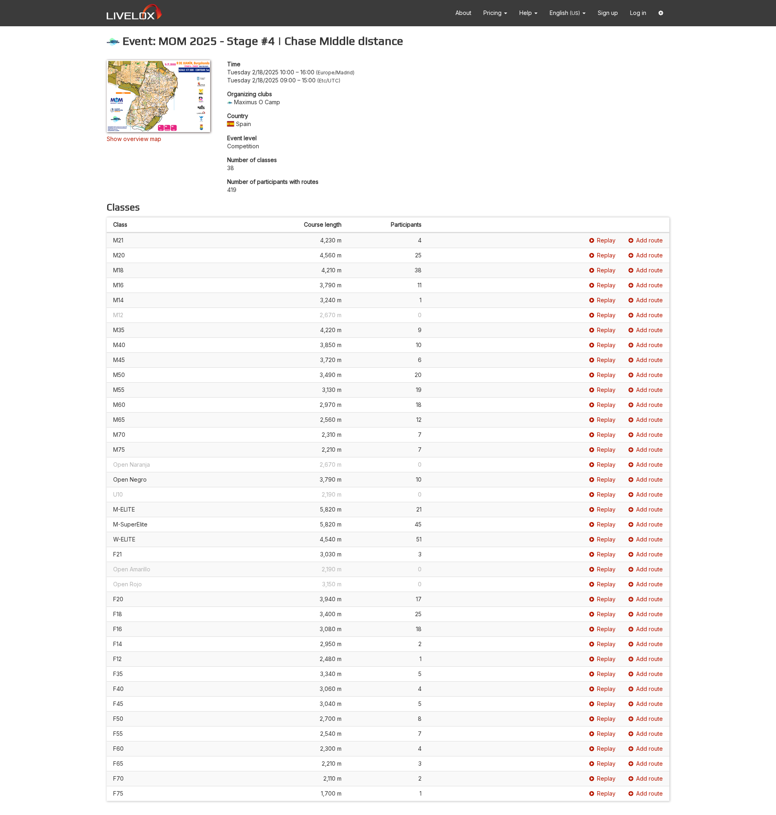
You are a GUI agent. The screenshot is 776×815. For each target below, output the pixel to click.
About (463, 12)
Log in (638, 12)
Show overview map (134, 138)
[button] (660, 13)
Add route (649, 240)
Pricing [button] (493, 12)
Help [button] (526, 12)
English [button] (565, 12)
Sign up (608, 12)
